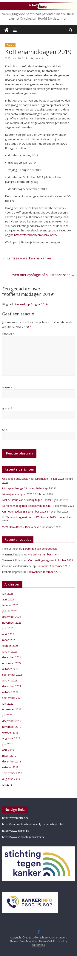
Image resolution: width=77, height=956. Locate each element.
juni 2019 (7, 744)
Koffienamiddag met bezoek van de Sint (26, 505)
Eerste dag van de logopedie (40, 548)
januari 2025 (9, 651)
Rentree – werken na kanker (27, 258)
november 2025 (11, 622)
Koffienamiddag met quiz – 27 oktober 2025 (29, 517)
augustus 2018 (11, 779)
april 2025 (8, 634)
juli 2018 (7, 784)
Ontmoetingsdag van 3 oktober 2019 (50, 560)
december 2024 (11, 657)
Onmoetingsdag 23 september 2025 (24, 511)
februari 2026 (10, 605)
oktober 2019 (10, 732)
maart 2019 (9, 755)
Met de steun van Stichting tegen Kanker (26, 500)
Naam (7, 387)
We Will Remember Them (43, 554)
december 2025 (11, 617)
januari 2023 (9, 680)
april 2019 (8, 750)
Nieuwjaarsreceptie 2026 (17, 494)
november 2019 (11, 726)
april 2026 (8, 599)
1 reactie (39, 58)
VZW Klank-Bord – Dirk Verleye (20, 527)
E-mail (7, 408)
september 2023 (12, 674)
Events (10, 45)
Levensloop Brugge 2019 (31, 304)
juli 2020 (7, 715)
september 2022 (12, 698)
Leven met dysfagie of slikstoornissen (42, 275)
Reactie (8, 333)
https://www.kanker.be (15, 830)
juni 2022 (7, 703)
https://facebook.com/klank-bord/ (35, 235)
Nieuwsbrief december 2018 (53, 566)
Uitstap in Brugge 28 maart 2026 (22, 488)
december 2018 (11, 761)
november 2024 (11, 663)
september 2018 (12, 773)
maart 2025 (9, 640)
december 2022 (11, 686)
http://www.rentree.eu (15, 818)
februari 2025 (10, 645)
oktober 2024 (10, 669)
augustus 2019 (11, 738)
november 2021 (11, 709)
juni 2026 (7, 593)
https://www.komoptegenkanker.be (23, 837)
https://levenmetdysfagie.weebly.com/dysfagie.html (33, 824)
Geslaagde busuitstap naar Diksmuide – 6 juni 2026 (33, 478)
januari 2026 (9, 611)
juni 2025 (7, 628)
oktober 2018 (10, 767)
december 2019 (11, 721)
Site (4, 430)
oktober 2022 (10, 692)
